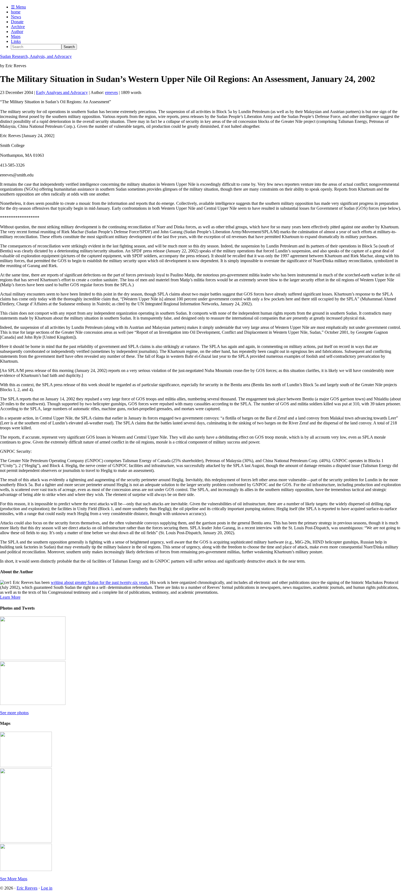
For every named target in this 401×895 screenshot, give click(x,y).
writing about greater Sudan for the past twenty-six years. (100, 582)
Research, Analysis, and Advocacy (36, 56)
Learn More (10, 597)
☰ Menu (18, 7)
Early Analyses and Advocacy (62, 92)
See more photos (14, 712)
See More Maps (13, 878)
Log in (46, 888)
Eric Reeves (27, 888)
